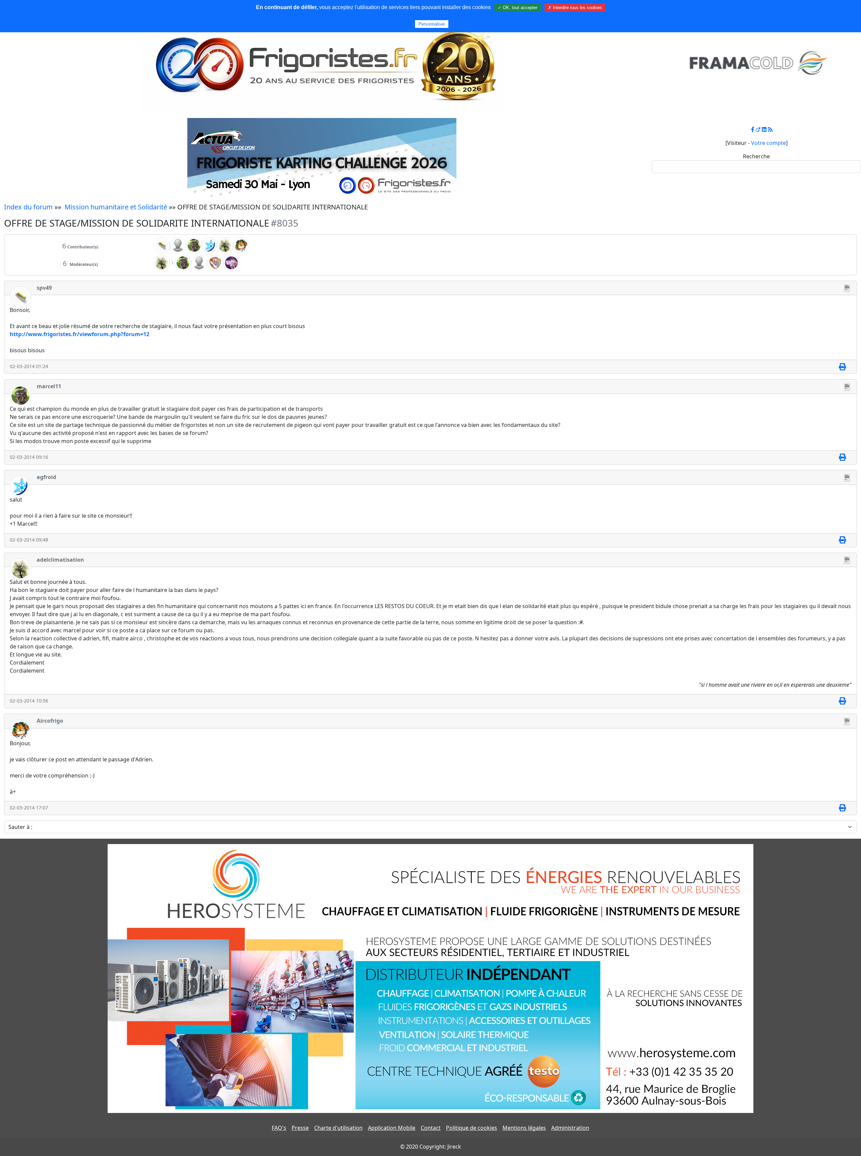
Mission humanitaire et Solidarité (116, 206)
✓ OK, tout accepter (517, 7)
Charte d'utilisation (338, 1127)
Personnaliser (431, 24)
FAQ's (279, 1127)
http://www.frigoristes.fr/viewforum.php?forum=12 (79, 334)
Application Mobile (391, 1127)
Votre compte (768, 143)
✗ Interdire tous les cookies (575, 7)
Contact (431, 1127)
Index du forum (28, 206)
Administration (570, 1127)
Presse (300, 1127)
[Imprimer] (842, 366)
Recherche (756, 156)
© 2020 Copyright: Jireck (430, 1146)
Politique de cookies (471, 1127)
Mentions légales (524, 1127)
